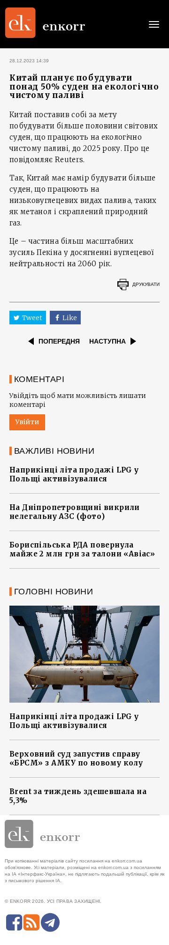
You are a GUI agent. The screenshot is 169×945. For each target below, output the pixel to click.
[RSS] (31, 922)
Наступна (107, 341)
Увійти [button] (27, 422)
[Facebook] (14, 922)
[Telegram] (50, 922)
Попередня (59, 341)
